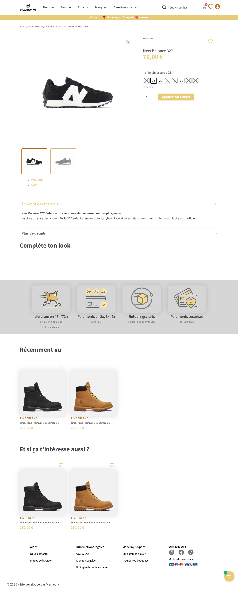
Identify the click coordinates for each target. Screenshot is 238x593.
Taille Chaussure (154, 73)
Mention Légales (86, 560)
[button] (128, 42)
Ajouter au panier (176, 97)
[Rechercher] (165, 7)
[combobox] (179, 7)
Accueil (23, 26)
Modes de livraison (41, 560)
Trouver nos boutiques (135, 560)
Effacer (148, 87)
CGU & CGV (83, 553)
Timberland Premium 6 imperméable (39, 423)
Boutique (31, 26)
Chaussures (57, 26)
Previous (37, 180)
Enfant (40, 26)
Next (34, 185)
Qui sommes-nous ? (134, 553)
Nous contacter (39, 553)
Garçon (47, 26)
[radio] (146, 80)
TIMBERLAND (28, 418)
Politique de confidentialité (92, 567)
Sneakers (68, 26)
